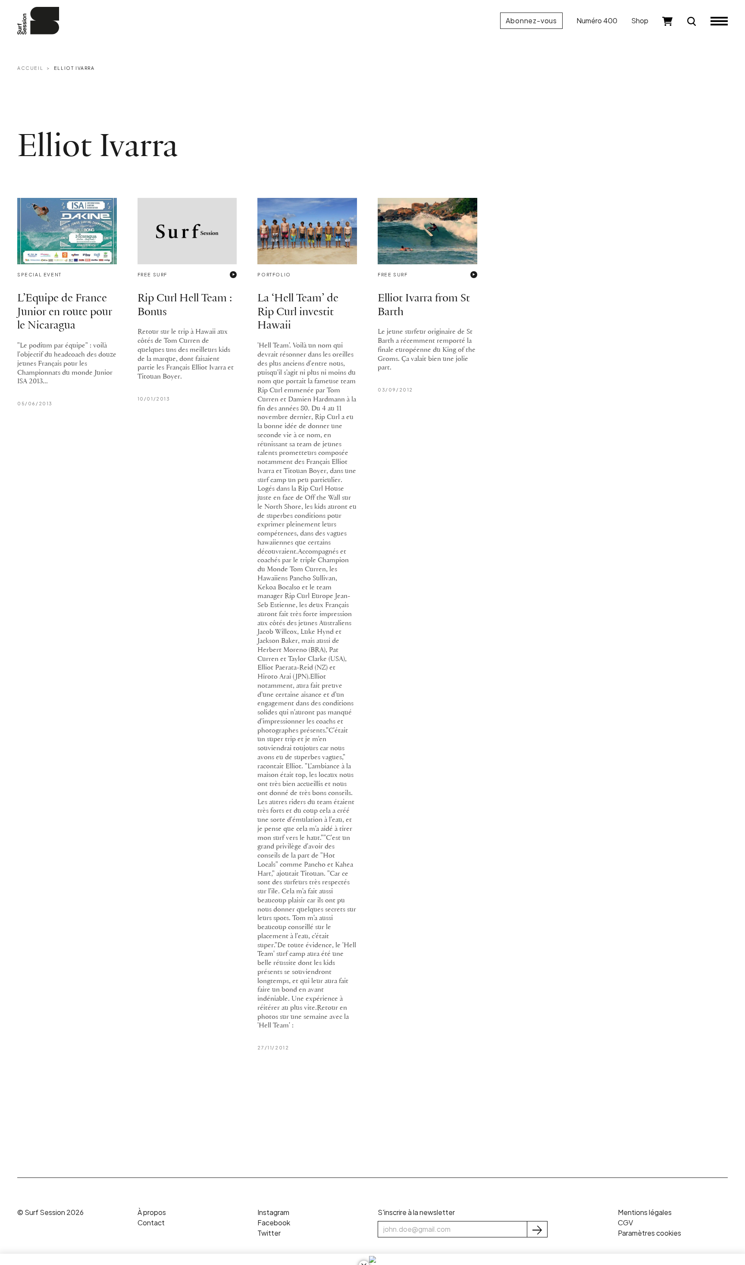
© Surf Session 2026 (50, 1212)
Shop (639, 20)
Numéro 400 (596, 20)
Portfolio (274, 274)
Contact (151, 1222)
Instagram (273, 1212)
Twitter (269, 1232)
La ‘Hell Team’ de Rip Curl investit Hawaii (297, 312)
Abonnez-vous (531, 20)
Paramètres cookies (649, 1232)
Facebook (273, 1222)
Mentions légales (645, 1212)
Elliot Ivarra (74, 68)
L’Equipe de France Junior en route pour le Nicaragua (64, 312)
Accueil (30, 68)
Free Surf (152, 274)
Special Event (39, 274)
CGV (625, 1222)
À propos (152, 1212)
